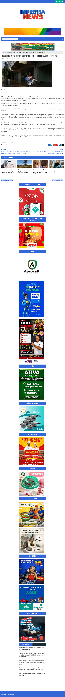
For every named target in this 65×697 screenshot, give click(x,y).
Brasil (8, 52)
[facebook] (59, 1)
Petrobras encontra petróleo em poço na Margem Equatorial (56, 170)
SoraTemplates (4, 694)
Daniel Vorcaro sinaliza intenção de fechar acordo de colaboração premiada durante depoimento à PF (32, 669)
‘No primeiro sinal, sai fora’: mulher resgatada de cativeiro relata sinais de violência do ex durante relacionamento (40, 171)
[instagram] (62, 1)
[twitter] (56, 1)
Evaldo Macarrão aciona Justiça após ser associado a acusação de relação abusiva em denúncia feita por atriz (32, 662)
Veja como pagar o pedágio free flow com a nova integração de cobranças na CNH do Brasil (8, 171)
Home (4, 52)
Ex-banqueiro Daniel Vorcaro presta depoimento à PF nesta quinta (32, 674)
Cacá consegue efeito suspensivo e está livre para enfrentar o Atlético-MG (31, 648)
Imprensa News (11, 694)
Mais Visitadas (26, 645)
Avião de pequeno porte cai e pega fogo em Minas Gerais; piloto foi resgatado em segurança (23, 171)
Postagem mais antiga (58, 180)
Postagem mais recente (7, 180)
